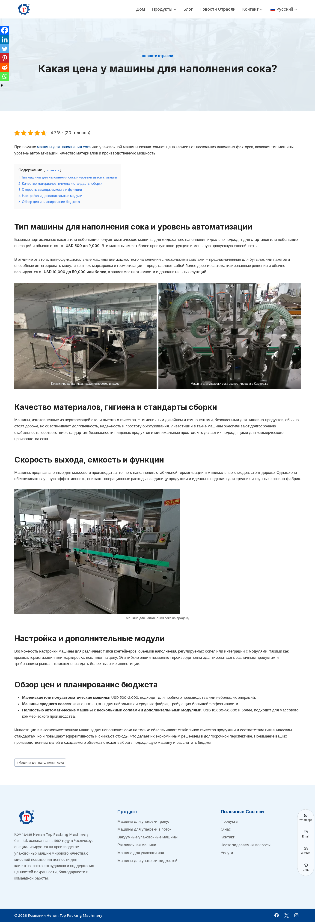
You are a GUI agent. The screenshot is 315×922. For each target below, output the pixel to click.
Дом (140, 9)
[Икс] (286, 915)
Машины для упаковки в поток (144, 829)
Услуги (227, 852)
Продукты (229, 821)
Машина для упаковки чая (140, 852)
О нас (226, 829)
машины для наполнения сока (63, 147)
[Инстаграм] (296, 915)
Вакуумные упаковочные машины (147, 837)
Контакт (228, 837)
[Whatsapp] (4, 76)
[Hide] (2, 85)
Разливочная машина (136, 845)
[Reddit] (4, 67)
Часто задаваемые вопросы (245, 845)
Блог (188, 9)
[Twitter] (4, 48)
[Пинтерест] (4, 58)
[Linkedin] (4, 39)
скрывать (52, 170)
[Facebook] (4, 30)
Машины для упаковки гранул (143, 821)
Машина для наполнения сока (40, 762)
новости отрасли (217, 9)
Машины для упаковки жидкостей (147, 860)
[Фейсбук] (276, 915)
